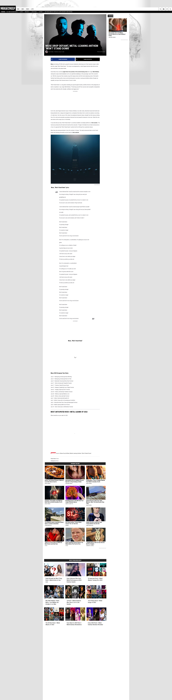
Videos (27, 9)
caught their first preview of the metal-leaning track (74, 71)
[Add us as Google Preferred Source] (163, 9)
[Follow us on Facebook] (167, 9)
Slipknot (41, 11)
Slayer (21, 11)
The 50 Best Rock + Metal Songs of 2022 (95, 601)
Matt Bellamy (96, 71)
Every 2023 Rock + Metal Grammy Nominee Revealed (95, 623)
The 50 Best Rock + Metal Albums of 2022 (52, 623)
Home (18, 9)
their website (76, 132)
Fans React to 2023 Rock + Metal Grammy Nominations (74, 623)
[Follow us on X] (170, 9)
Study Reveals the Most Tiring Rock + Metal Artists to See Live (53, 580)
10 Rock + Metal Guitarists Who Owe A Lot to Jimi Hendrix (74, 602)
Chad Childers (50, 51)
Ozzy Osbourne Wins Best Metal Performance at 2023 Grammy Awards (74, 580)
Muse (52, 64)
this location (94, 122)
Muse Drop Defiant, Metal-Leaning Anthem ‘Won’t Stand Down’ (75, 453)
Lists (32, 9)
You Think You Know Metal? (12, 11)
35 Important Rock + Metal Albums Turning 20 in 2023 (95, 579)
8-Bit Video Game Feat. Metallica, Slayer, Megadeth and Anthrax (58, 11)
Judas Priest (34, 11)
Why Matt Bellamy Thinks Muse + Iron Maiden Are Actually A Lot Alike (52, 602)
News (23, 9)
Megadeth (27, 11)
